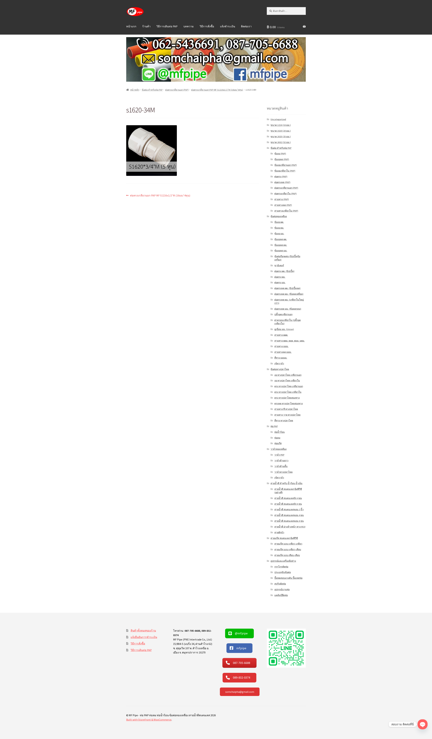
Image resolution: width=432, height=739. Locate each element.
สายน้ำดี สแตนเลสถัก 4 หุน (288, 498)
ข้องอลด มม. (280, 250)
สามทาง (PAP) (281, 199)
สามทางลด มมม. (283, 352)
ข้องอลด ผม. (280, 245)
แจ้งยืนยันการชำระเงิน (144, 637)
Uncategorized (278, 119)
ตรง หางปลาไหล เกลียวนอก (288, 386)
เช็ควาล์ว (279, 363)
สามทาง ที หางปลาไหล (286, 409)
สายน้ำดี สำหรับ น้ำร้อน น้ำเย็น (286, 483)
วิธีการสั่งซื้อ (207, 26)
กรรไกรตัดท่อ (281, 566)
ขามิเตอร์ (279, 265)
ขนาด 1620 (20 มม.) (281, 130)
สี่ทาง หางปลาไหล (283, 420)
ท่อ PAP (274, 426)
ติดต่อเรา (246, 26)
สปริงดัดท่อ (280, 583)
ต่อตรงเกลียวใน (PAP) (285, 193)
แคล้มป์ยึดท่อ (281, 595)
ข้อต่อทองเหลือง (279, 216)
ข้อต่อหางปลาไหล (280, 369)
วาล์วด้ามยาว (281, 460)
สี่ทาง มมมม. (280, 357)
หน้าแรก (131, 26)
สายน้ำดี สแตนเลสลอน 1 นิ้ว (289, 509)
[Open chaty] (422, 724)
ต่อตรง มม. (280, 282)
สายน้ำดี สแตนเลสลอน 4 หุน (289, 515)
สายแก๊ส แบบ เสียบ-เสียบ (287, 555)
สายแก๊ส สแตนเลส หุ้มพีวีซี (284, 538)
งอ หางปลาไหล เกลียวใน (287, 380)
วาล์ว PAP (279, 454)
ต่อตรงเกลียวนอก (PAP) (177, 89)
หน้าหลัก (134, 89)
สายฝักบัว (279, 532)
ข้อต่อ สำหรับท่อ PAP (152, 89)
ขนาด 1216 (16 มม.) (281, 125)
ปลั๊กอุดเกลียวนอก (283, 314)
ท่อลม (277, 437)
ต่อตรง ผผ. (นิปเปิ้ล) (284, 271)
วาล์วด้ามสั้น (281, 466)
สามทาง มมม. (281, 346)
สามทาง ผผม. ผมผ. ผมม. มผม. (289, 340)
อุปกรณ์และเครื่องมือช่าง (283, 560)
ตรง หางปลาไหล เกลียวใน (287, 392)
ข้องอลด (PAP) (281, 159)
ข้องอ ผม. (279, 227)
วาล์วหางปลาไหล (283, 472)
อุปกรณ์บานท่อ (282, 589)
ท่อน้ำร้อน (279, 432)
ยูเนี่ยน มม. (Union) (284, 329)
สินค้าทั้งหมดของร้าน (143, 630)
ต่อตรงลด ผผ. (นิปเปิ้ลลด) (287, 288)
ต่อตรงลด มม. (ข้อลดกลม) (287, 308)
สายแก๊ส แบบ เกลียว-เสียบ (287, 549)
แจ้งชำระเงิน (227, 26)
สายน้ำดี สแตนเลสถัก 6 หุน (288, 503)
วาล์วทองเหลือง (279, 449)
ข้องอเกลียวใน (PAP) (284, 170)
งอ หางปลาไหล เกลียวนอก (287, 375)
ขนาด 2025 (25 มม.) (281, 136)
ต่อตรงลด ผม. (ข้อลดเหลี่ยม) (288, 293)
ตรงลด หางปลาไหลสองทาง (288, 403)
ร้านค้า (146, 26)
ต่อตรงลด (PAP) (282, 182)
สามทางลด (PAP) (283, 205)
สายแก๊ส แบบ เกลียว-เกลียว (288, 543)
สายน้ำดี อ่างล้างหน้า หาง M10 (289, 526)
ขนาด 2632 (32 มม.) (281, 142)
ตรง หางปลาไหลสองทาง (287, 397)
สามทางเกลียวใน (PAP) (286, 210)
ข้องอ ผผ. (279, 222)
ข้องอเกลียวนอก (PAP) (285, 165)
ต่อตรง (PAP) (280, 176)
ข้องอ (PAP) (280, 153)
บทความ (188, 26)
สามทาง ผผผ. (281, 335)
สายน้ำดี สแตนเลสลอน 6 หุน (289, 520)
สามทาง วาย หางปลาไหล (287, 414)
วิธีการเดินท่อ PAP (167, 26)
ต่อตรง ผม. (279, 276)
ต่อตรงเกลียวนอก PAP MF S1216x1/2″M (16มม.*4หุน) (217, 89)
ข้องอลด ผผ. (280, 239)
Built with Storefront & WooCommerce (148, 719)
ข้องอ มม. (279, 233)
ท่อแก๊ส (278, 443)
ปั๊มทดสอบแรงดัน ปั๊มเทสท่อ (288, 578)
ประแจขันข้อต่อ (282, 572)
